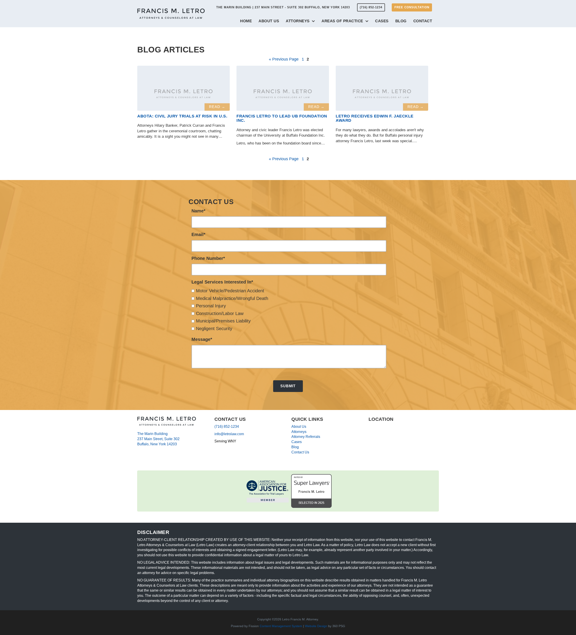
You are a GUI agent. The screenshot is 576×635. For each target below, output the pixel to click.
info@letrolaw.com (229, 434)
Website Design (316, 626)
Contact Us (300, 452)
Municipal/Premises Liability (223, 320)
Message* (201, 339)
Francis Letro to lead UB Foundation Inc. (281, 118)
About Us (269, 21)
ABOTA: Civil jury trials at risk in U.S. (182, 116)
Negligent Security (214, 328)
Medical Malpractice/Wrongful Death (232, 298)
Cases (382, 21)
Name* (198, 210)
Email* (198, 234)
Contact (422, 21)
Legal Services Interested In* (222, 281)
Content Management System (281, 626)
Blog (401, 21)
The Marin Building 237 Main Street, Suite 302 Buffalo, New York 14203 (158, 439)
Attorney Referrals (305, 437)
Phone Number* (208, 258)
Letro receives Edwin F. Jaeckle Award (375, 118)
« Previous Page (284, 59)
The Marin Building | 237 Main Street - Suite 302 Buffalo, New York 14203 (283, 7)
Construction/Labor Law (219, 313)
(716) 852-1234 (371, 7)
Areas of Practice (342, 21)
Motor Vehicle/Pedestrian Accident (230, 290)
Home (246, 21)
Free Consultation (411, 7)
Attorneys (298, 21)
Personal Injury (211, 305)
